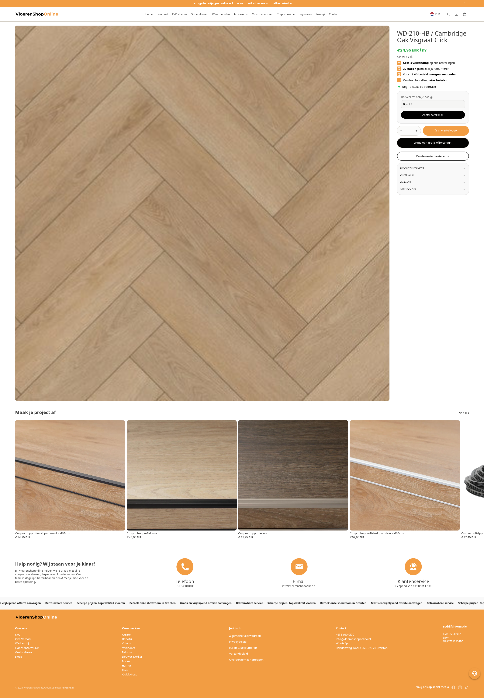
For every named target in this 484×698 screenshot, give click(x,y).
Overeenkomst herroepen (246, 660)
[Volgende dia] (465, 480)
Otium (126, 643)
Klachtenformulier (27, 648)
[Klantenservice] (474, 673)
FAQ (17, 635)
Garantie (405, 182)
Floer (125, 670)
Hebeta (127, 639)
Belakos (127, 652)
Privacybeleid (238, 642)
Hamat (126, 665)
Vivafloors (128, 648)
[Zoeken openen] (448, 14)
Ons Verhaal (23, 639)
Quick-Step (129, 674)
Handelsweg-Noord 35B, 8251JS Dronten (362, 648)
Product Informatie (412, 168)
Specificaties (408, 189)
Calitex (126, 635)
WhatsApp (343, 643)
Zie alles (463, 413)
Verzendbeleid (238, 654)
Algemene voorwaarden (245, 636)
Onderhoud (407, 175)
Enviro (126, 661)
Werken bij (22, 643)
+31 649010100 (345, 635)
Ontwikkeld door (59, 687)
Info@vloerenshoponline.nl (353, 639)
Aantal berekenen (433, 114)
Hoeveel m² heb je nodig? (417, 97)
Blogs (18, 657)
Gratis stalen (23, 652)
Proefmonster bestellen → (433, 156)
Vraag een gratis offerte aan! (433, 143)
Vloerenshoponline (33, 687)
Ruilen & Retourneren (243, 648)
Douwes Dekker (132, 657)
